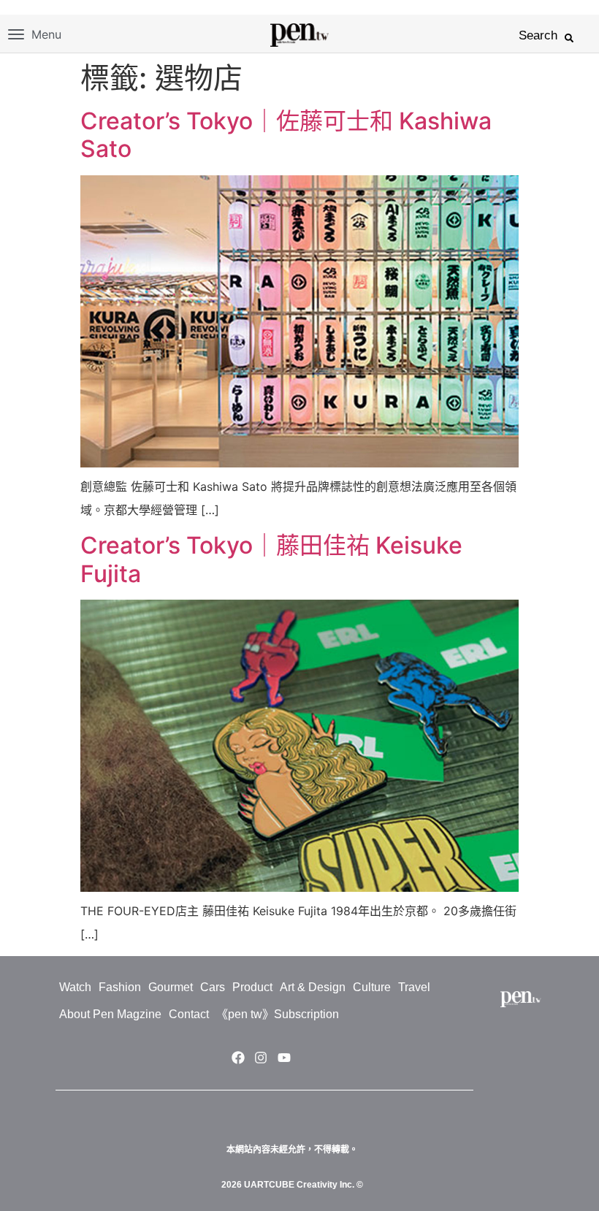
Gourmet (170, 987)
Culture (372, 987)
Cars (212, 987)
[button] (569, 38)
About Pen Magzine (110, 1014)
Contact (189, 1014)
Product (252, 987)
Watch (75, 987)
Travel (414, 987)
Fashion (120, 987)
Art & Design (313, 987)
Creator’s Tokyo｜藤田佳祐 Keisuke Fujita (271, 559)
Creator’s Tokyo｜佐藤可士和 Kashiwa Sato (286, 135)
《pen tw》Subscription (277, 1014)
